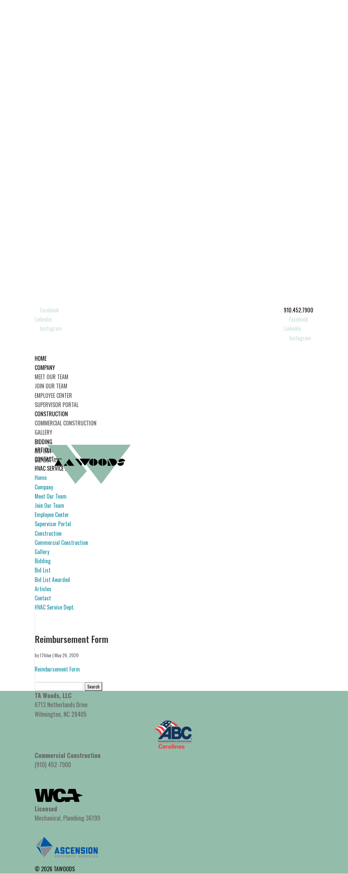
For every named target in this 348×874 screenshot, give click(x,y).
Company (44, 487)
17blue (45, 655)
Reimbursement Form (57, 669)
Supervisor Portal (57, 405)
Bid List (43, 570)
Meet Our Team (51, 377)
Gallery (43, 432)
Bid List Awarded (52, 580)
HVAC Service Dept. (54, 607)
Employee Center (53, 395)
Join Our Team (51, 386)
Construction (48, 533)
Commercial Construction (66, 423)
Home (41, 477)
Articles (43, 589)
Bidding (43, 561)
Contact (43, 598)
